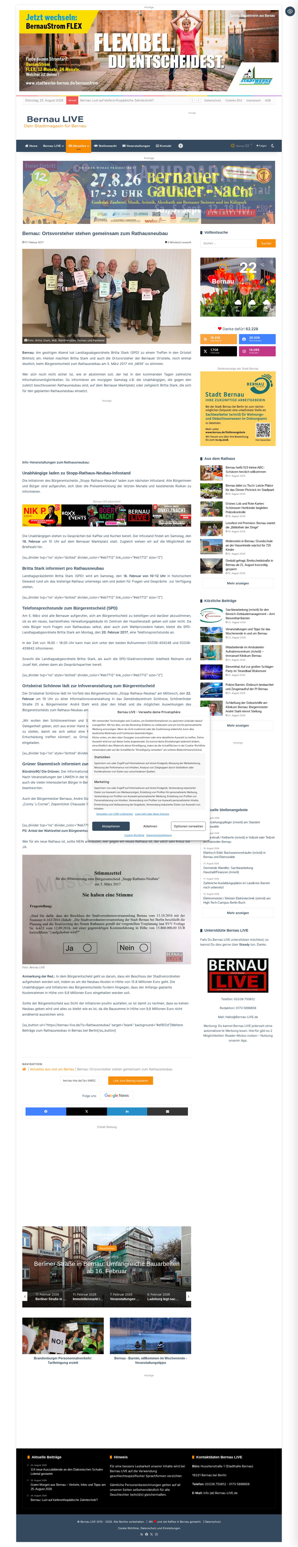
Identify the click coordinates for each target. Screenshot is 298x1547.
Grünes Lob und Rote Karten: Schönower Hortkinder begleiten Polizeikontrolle (247, 508)
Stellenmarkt (107, 145)
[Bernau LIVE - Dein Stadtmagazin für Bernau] (55, 122)
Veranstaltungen (138, 145)
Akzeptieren (111, 826)
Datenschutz (212, 100)
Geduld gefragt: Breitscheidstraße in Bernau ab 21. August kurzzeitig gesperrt (249, 565)
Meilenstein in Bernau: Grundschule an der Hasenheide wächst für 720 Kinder (249, 545)
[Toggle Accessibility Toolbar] (290, 11)
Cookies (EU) (233, 100)
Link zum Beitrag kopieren (130, 1080)
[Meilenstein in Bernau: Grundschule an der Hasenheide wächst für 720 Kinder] (211, 546)
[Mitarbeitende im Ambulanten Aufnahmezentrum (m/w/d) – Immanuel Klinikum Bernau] (211, 652)
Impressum (253, 100)
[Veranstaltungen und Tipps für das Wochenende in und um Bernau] (211, 634)
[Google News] (116, 1095)
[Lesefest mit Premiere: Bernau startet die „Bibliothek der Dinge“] (211, 528)
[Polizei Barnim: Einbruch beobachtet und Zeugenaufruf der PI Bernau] (211, 690)
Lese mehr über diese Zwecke (152, 813)
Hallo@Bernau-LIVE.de (241, 1017)
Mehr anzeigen (238, 583)
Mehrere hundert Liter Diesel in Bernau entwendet (116, 100)
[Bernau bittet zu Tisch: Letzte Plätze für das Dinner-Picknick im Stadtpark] (211, 491)
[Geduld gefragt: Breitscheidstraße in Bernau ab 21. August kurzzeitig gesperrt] (211, 566)
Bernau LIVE (52, 145)
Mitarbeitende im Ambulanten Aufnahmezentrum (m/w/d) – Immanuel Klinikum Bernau (245, 651)
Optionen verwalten (188, 826)
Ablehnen (150, 826)
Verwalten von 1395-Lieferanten (114, 813)
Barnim (107, 1248)
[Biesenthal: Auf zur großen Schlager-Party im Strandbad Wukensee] (211, 672)
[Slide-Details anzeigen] (149, 192)
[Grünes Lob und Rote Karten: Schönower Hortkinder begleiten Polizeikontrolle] (211, 509)
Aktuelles (79, 145)
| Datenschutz (211, 1521)
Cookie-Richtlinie (134, 835)
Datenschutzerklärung (159, 835)
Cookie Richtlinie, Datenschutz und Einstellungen (149, 1528)
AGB (268, 100)
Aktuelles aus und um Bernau (52, 1069)
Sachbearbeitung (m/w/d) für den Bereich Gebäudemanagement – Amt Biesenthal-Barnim (250, 614)
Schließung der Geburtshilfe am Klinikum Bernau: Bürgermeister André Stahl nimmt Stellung (247, 707)
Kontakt (165, 145)
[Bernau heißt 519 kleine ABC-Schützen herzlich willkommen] (211, 473)
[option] (106, 1266)
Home (33, 145)
